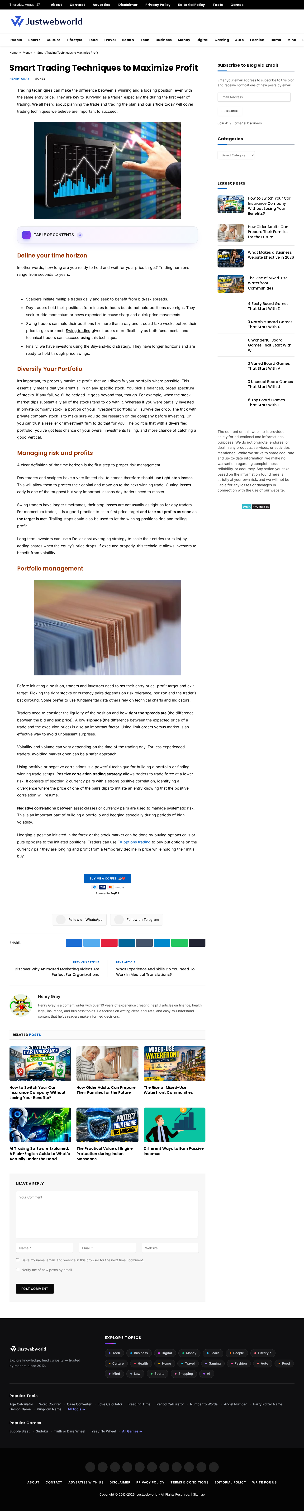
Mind (291, 39)
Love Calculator (110, 1404)
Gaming (221, 39)
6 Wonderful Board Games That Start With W (269, 345)
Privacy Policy (158, 4)
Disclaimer (128, 4)
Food (93, 39)
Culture (54, 39)
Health (128, 39)
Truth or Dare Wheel (69, 1431)
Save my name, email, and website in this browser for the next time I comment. (83, 1260)
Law (137, 1373)
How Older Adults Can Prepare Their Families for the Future (106, 1090)
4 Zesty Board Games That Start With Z (268, 306)
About (56, 4)
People (16, 39)
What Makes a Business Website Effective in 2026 (271, 255)
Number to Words (204, 1404)
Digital (202, 39)
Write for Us (264, 1482)
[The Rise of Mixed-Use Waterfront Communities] (174, 1063)
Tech (144, 39)
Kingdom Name (49, 1409)
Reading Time (139, 1404)
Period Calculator (170, 1404)
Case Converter (79, 1404)
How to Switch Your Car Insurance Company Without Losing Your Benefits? (38, 1092)
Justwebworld (147, 1494)
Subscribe (230, 111)
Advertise (102, 4)
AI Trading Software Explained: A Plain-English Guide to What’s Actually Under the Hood (40, 1153)
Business (164, 39)
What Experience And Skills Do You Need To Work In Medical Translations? (155, 972)
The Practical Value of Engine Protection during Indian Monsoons (104, 1153)
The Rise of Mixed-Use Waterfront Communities (168, 1090)
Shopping (185, 1373)
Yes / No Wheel (103, 1431)
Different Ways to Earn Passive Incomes (174, 1151)
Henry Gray (20, 78)
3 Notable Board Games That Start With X (270, 324)
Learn (214, 1353)
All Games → (132, 1431)
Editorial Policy (191, 4)
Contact (77, 4)
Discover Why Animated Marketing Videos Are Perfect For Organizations (57, 972)
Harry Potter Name (267, 1404)
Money (184, 39)
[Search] (292, 4)
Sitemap (199, 1494)
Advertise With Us (85, 1482)
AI (208, 1373)
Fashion (257, 39)
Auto (239, 39)
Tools (218, 4)
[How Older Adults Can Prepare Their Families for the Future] (107, 1063)
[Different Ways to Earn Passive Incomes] (174, 1125)
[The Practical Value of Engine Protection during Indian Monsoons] (107, 1125)
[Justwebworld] (46, 21)
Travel (110, 39)
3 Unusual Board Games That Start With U (270, 384)
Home (276, 39)
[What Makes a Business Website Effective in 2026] (231, 258)
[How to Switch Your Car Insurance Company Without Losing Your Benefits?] (40, 1063)
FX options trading (134, 842)
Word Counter (50, 1404)
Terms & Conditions (190, 1482)
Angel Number (235, 1404)
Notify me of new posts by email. (47, 1270)
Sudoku (42, 1431)
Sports (34, 39)
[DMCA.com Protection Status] (256, 508)
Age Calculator (21, 1404)
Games (236, 4)
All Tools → (76, 1409)
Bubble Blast (20, 1431)
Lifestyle (74, 39)
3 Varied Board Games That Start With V (269, 366)
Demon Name (20, 1409)
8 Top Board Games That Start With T (266, 402)
